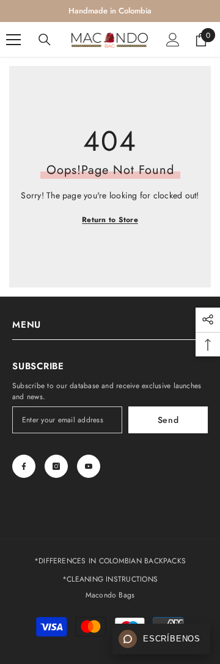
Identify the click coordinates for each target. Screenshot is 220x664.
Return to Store (110, 219)
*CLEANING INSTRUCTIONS (110, 579)
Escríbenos (171, 639)
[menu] (13, 39)
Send (168, 420)
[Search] (44, 39)
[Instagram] (56, 466)
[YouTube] (88, 466)
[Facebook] (23, 466)
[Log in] (173, 39)
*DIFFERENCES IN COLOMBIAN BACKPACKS (110, 560)
